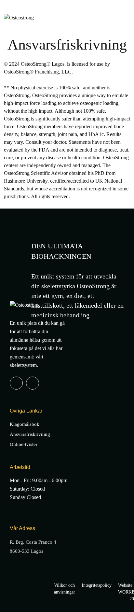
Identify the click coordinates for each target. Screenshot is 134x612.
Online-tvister (23, 444)
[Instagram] (32, 383)
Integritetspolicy (97, 585)
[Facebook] (16, 383)
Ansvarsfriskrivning (30, 434)
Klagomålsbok (24, 424)
